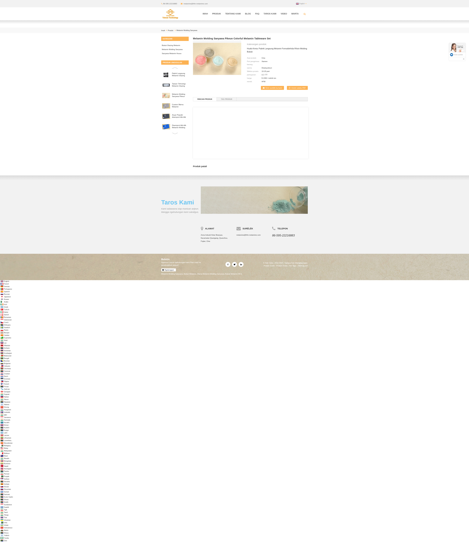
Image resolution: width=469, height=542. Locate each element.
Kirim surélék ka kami (274, 88)
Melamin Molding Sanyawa (186, 30)
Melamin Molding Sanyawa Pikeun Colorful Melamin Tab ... (178, 95)
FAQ (257, 14)
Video (284, 14)
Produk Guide (269, 266)
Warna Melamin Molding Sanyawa (210, 274)
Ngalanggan (169, 270)
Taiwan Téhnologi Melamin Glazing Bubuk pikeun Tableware (179, 85)
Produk (216, 14)
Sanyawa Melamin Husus (171, 53)
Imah (205, 14)
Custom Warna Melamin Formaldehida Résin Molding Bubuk (180, 106)
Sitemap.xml (303, 266)
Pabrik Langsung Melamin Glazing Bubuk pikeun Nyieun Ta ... (178, 74)
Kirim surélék (458, 55)
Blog (248, 14)
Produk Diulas (282, 266)
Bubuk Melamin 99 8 (233, 274)
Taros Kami (270, 14)
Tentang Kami (233, 14)
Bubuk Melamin (190, 274)
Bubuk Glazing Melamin (171, 45)
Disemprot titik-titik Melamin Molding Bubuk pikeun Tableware (179, 126)
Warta (295, 14)
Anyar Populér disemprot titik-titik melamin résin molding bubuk (179, 116)
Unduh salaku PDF (298, 88)
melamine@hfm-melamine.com (196, 4)
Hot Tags (292, 266)
